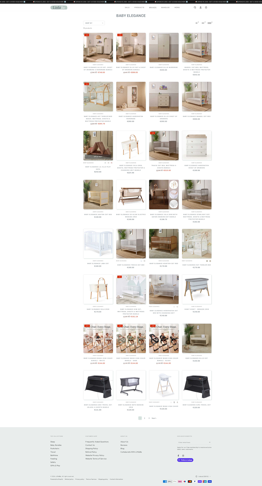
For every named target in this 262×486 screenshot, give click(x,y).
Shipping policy (103, 479)
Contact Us (90, 445)
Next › (154, 418)
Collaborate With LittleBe (131, 452)
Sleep (52, 442)
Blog (122, 448)
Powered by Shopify (56, 479)
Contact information (116, 479)
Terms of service (91, 479)
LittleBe (58, 476)
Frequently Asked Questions (96, 442)
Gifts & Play (55, 465)
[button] (195, 7)
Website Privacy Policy (94, 455)
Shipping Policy (91, 448)
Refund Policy (91, 452)
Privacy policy (79, 479)
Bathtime (54, 455)
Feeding (53, 459)
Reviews (124, 445)
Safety (53, 462)
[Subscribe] (210, 442)
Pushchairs (54, 448)
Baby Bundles (56, 445)
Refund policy (69, 479)
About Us (124, 442)
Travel (53, 452)
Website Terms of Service (95, 459)
